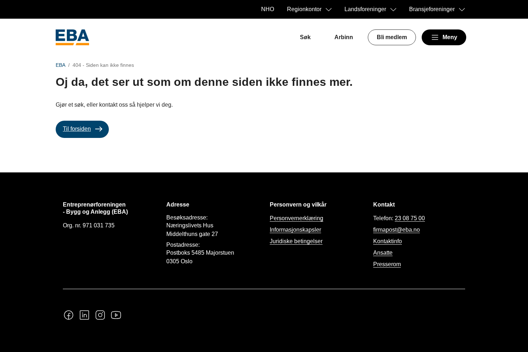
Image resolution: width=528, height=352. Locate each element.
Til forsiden (77, 129)
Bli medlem (392, 37)
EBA (60, 65)
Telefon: (399, 218)
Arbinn (343, 37)
